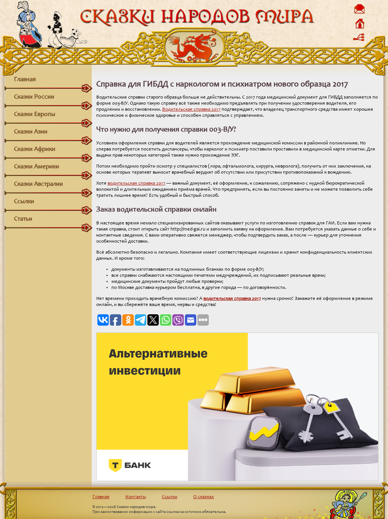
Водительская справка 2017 (191, 109)
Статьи (23, 219)
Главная (25, 80)
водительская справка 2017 (136, 183)
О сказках (203, 497)
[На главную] (359, 28)
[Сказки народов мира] (197, 25)
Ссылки (24, 202)
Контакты (135, 497)
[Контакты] (359, 13)
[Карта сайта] (359, 42)
